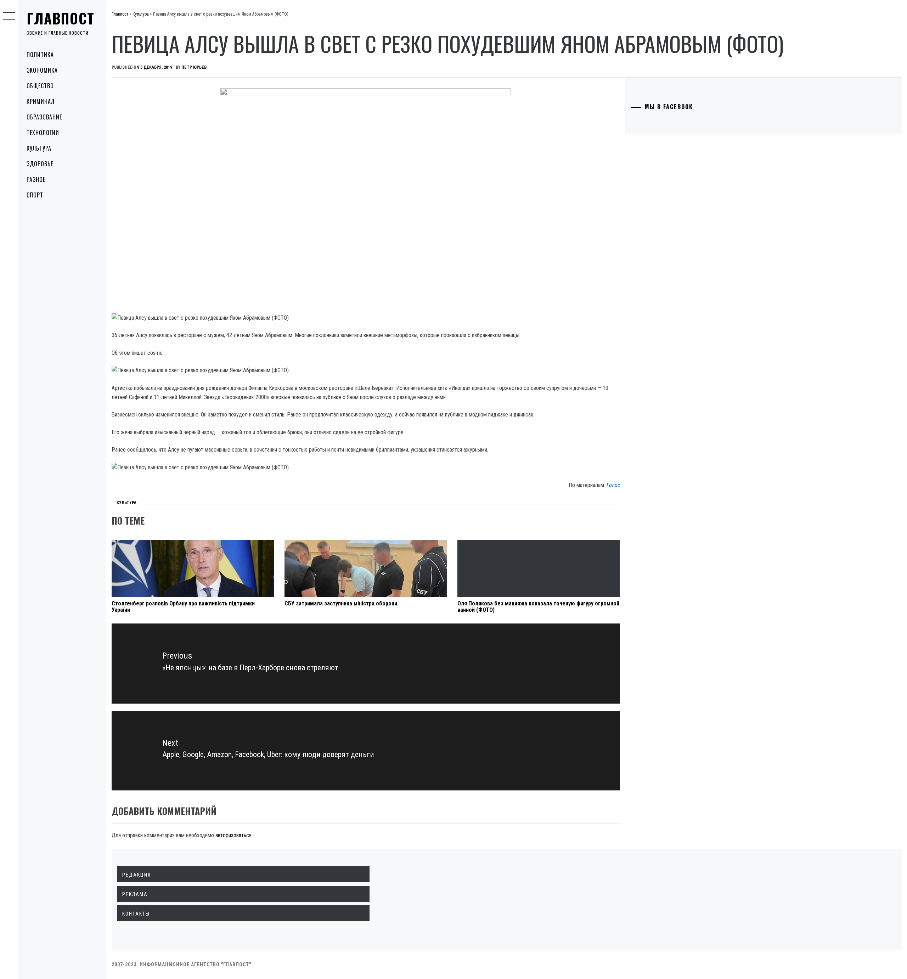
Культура (39, 148)
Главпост (61, 18)
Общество (40, 86)
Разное (36, 179)
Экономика (42, 70)
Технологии (43, 132)
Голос (613, 485)
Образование (44, 117)
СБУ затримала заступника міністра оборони (341, 603)
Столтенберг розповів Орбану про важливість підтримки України (183, 606)
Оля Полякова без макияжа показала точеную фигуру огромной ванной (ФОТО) (538, 606)
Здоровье (40, 164)
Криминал (41, 101)
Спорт (35, 195)
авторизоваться (233, 835)
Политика (40, 54)
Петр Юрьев (194, 67)
